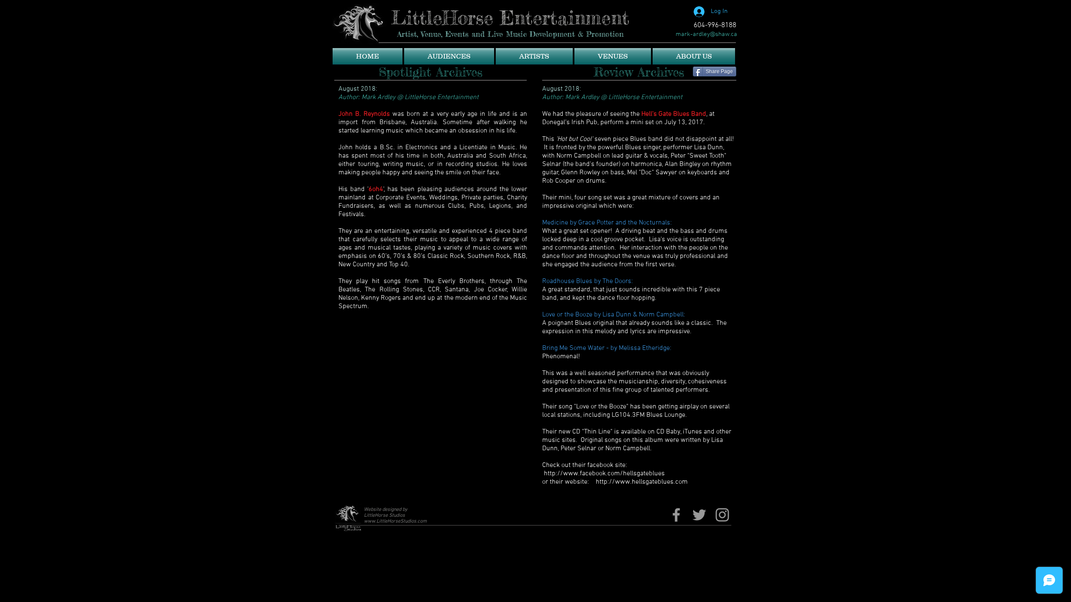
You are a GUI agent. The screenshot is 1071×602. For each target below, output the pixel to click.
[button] (449, 56)
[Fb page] (676, 515)
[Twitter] (699, 515)
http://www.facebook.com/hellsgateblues (604, 473)
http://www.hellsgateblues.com (642, 482)
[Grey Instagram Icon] (722, 515)
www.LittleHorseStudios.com (395, 521)
